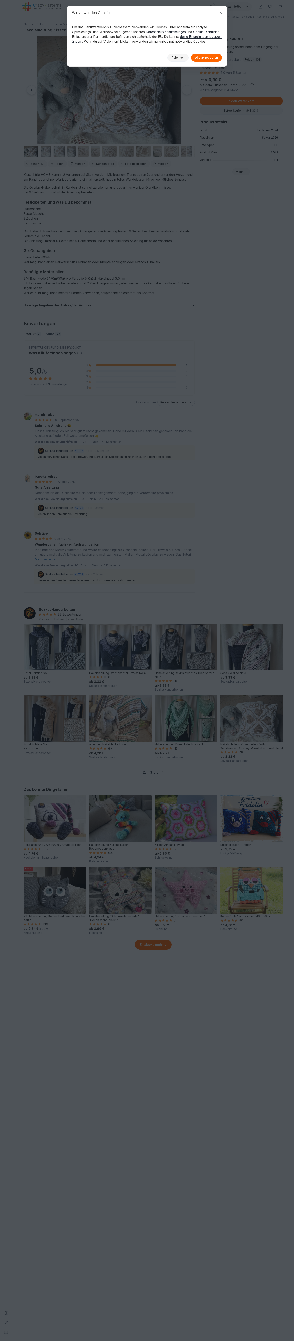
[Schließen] (220, 12)
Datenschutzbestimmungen (166, 32)
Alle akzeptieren (206, 57)
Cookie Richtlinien (206, 32)
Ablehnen (178, 57)
